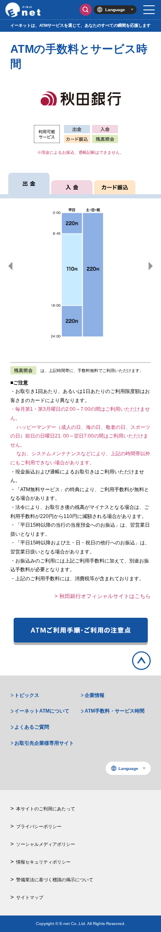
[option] (80, 266)
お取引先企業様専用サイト (44, 743)
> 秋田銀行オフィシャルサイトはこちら (102, 596)
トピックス (26, 695)
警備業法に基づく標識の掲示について (54, 879)
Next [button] (151, 266)
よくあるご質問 (31, 727)
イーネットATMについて (41, 711)
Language (115, 9)
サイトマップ (29, 897)
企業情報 (94, 695)
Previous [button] (10, 266)
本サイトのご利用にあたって (45, 808)
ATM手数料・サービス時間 (114, 711)
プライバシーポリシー (39, 826)
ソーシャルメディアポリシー (45, 844)
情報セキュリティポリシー (43, 861)
